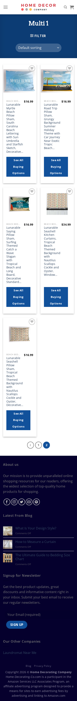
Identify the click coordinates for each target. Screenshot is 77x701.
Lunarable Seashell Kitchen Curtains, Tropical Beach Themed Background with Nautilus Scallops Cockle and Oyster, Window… (52, 251)
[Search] (65, 7)
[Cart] (72, 7)
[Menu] (5, 7)
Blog (28, 666)
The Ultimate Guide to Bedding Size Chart (42, 557)
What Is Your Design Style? (35, 528)
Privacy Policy (42, 666)
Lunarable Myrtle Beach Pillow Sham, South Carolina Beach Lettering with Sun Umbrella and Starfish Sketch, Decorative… (14, 128)
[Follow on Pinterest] (36, 502)
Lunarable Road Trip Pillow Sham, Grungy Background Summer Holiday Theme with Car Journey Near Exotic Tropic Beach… (52, 126)
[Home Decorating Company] (38, 7)
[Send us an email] (29, 502)
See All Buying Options (18, 166)
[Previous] (30, 445)
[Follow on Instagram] (14, 502)
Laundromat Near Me (19, 652)
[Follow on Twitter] (21, 502)
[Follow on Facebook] (6, 502)
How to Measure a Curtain (35, 542)
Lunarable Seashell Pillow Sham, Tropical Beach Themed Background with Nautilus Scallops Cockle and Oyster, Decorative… (14, 381)
